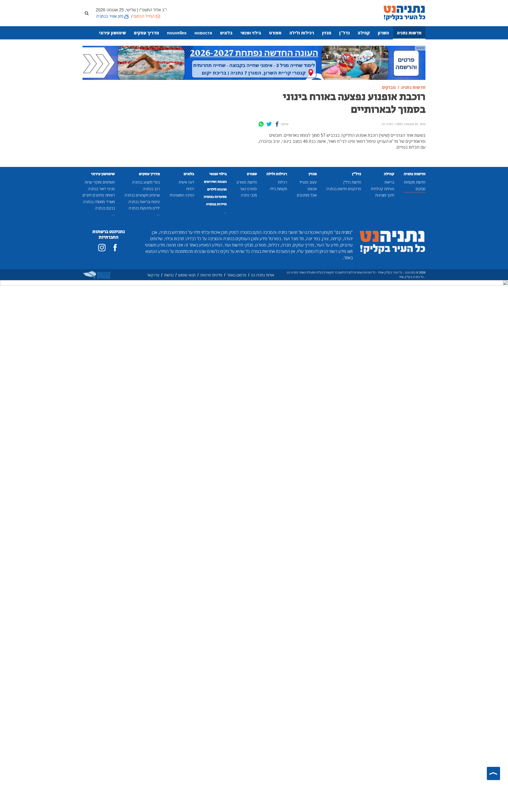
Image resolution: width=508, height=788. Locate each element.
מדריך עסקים (146, 33)
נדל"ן (344, 33)
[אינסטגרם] (102, 247)
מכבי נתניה (249, 195)
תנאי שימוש (187, 274)
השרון (383, 33)
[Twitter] (269, 124)
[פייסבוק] (115, 247)
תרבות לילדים (217, 189)
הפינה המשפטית (182, 195)
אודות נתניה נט (262, 274)
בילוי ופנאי (251, 33)
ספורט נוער (248, 188)
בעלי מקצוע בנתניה (146, 182)
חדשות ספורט (247, 182)
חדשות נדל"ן (352, 182)
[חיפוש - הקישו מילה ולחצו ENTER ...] (86, 13)
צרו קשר (153, 274)
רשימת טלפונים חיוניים (99, 195)
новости (203, 33)
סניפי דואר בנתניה (101, 188)
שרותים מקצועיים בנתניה (142, 195)
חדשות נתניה (409, 33)
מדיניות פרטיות (211, 274)
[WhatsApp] (261, 124)
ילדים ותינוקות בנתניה (144, 208)
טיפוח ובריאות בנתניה (144, 201)
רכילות (282, 182)
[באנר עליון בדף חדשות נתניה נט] (254, 62)
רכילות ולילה (301, 33)
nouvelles (177, 33)
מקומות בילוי (278, 188)
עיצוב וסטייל (308, 182)
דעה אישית (186, 182)
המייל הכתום (144, 16)
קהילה (364, 33)
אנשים (312, 188)
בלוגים (226, 33)
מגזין (326, 33)
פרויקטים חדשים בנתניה (343, 188)
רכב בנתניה (151, 188)
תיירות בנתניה (216, 204)
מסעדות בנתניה (215, 196)
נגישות (169, 274)
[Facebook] (277, 124)
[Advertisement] (210, 122)
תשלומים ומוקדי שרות (100, 182)
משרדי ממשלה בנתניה (99, 201)
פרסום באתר (236, 274)
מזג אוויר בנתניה (109, 16)
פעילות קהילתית (382, 188)
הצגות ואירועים (215, 181)
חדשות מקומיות (414, 182)
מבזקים (420, 188)
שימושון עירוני (112, 33)
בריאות (389, 182)
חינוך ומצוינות (384, 195)
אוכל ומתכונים (307, 195)
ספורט (275, 33)
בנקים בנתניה (105, 208)
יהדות (190, 188)
